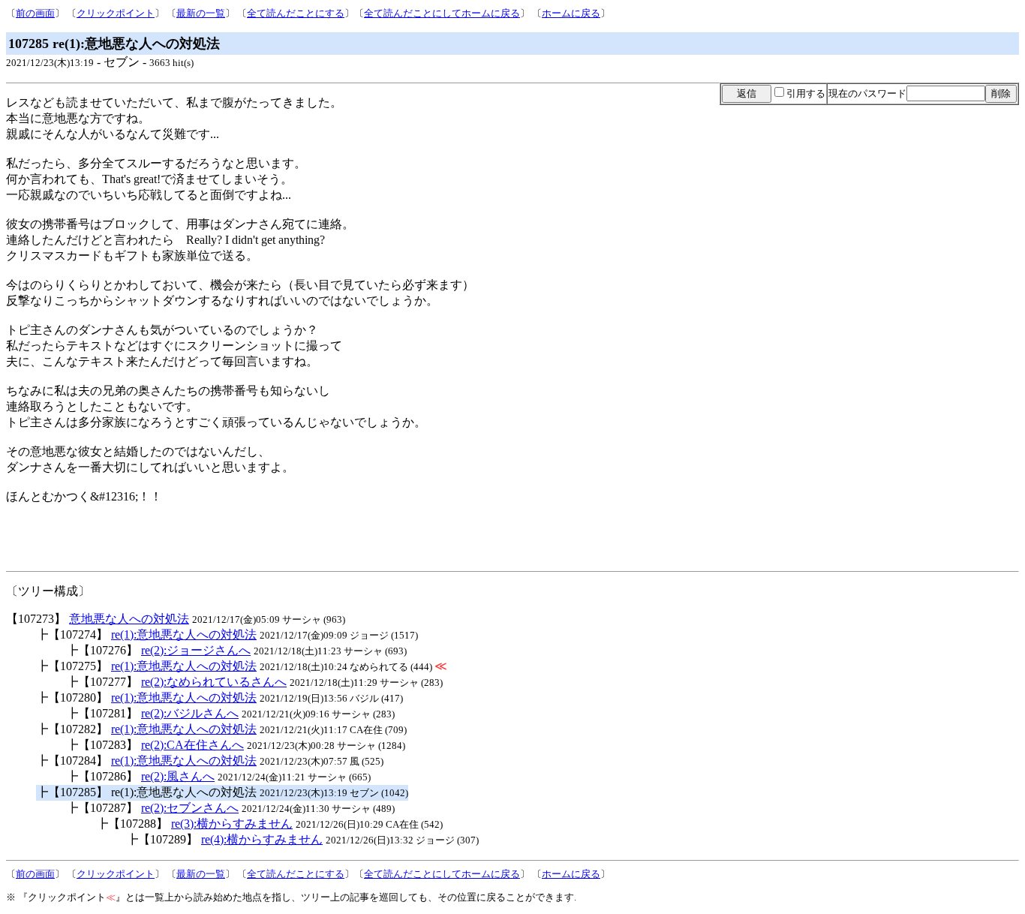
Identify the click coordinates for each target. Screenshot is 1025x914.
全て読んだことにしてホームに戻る (442, 13)
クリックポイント (116, 13)
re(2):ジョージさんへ (196, 650)
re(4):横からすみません (262, 839)
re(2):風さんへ (178, 776)
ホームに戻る (571, 13)
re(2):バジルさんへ (190, 713)
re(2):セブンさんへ (190, 807)
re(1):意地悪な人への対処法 (184, 634)
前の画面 (35, 13)
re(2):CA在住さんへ (192, 744)
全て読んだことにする (295, 13)
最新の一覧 (200, 13)
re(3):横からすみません (232, 823)
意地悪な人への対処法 (129, 618)
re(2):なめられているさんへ (214, 681)
